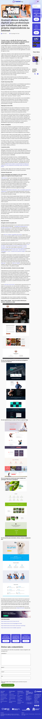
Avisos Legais (23, 714)
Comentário (4, 653)
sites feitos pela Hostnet (9, 284)
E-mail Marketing (8, 714)
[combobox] (36, 6)
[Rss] (35, 74)
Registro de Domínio (4, 695)
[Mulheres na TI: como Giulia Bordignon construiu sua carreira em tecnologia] (38, 43)
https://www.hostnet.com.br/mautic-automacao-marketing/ (13, 625)
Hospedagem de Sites (14, 33)
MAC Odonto (4, 178)
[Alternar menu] (37, 1)
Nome (2, 667)
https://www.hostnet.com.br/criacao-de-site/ (10, 621)
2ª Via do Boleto (19, 698)
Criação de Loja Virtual (12, 695)
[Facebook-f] (36, 705)
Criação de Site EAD (12, 697)
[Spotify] (37, 74)
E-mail (2, 671)
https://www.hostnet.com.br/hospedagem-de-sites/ (11, 623)
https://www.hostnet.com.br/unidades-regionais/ (11, 627)
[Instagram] (35, 705)
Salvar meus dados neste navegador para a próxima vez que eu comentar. (14, 682)
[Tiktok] (38, 705)
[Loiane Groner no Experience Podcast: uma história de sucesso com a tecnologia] (34, 46)
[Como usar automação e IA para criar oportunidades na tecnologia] (34, 43)
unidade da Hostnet (20, 608)
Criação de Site (11, 694)
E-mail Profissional (3, 697)
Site (2, 676)
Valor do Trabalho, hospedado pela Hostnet (13, 234)
